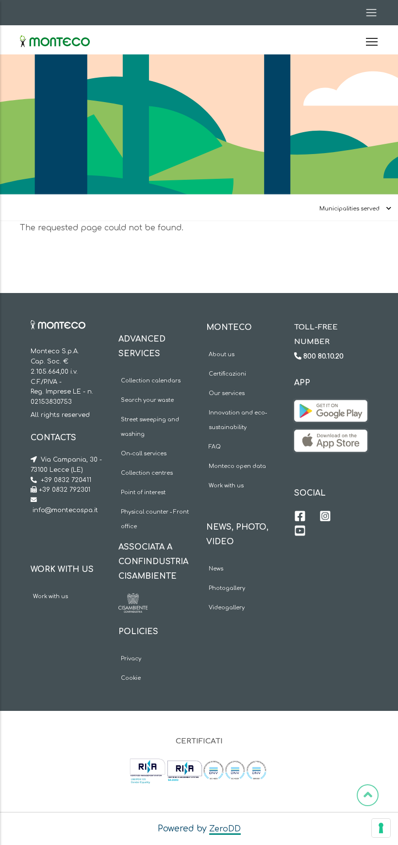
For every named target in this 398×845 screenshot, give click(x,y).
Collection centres (147, 473)
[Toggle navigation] (368, 12)
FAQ (215, 447)
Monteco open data (237, 466)
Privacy (131, 658)
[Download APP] (330, 407)
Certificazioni (227, 374)
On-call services (143, 453)
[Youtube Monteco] (300, 532)
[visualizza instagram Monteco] (325, 517)
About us (221, 354)
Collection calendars (151, 381)
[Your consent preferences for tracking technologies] (381, 828)
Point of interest (143, 492)
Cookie (131, 678)
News (216, 569)
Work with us (50, 596)
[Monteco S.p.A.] (55, 33)
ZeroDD (225, 829)
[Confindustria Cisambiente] (133, 600)
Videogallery (227, 607)
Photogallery (227, 588)
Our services (227, 393)
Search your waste (147, 400)
